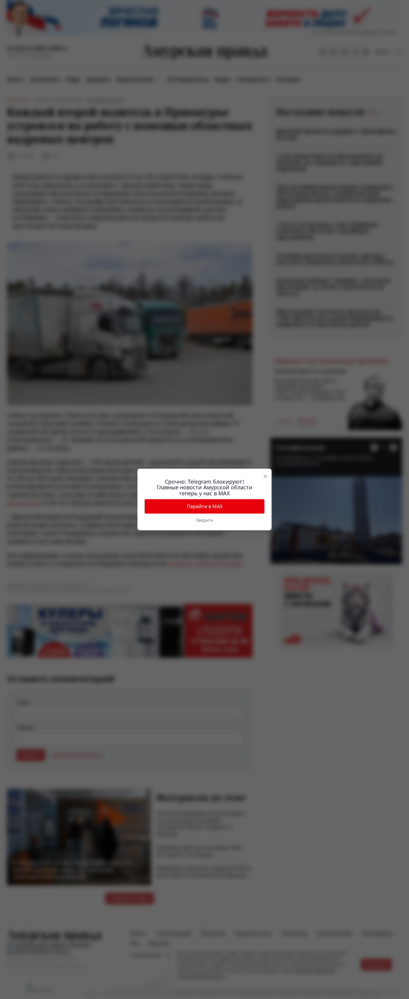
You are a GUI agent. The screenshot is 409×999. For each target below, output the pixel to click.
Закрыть (204, 520)
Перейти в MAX (204, 506)
